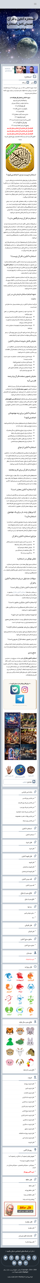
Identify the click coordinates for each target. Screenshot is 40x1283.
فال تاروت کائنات (29, 1092)
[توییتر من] (5, 1257)
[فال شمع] (12, 736)
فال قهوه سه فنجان (28, 866)
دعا (33, 917)
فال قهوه (31, 862)
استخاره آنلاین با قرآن (19, 592)
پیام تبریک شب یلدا (28, 1199)
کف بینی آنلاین (30, 885)
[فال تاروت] (29, 720)
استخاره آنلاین (30, 834)
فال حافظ (31, 1185)
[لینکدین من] (14, 1262)
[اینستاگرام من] (17, 1257)
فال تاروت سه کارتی (28, 1101)
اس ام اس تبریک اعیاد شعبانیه (25, 811)
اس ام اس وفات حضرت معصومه (24, 816)
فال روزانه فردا (29, 1241)
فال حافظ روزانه (29, 1190)
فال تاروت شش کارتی (27, 1115)
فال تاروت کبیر (29, 1088)
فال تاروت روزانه (29, 1083)
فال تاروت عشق (29, 1128)
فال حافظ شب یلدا (29, 1194)
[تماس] (11, 1257)
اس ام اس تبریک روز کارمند (26, 802)
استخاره (28, 76)
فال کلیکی (31, 931)
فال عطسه (31, 1227)
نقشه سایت (11, 1276)
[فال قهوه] (29, 736)
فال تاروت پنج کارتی (28, 1110)
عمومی (25, 781)
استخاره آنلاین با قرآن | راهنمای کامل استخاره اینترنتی (20, 23)
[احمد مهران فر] (32, 70)
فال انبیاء (31, 848)
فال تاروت (31, 1142)
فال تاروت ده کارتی (28, 1124)
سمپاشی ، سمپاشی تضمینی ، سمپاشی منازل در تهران (21, 1166)
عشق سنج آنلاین (29, 945)
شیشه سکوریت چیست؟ (27, 1160)
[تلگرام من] (28, 1257)
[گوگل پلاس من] (26, 1262)
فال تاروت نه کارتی (28, 1119)
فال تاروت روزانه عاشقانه (26, 1133)
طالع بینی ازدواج (29, 899)
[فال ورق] (12, 752)
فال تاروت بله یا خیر (28, 1137)
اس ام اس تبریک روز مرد (27, 807)
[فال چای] (29, 752)
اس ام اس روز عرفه (28, 820)
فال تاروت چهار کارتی (28, 1106)
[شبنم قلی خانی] (8, 70)
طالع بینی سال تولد (28, 1069)
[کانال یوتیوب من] (20, 1262)
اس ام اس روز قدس (28, 798)
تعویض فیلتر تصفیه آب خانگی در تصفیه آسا (21, 1156)
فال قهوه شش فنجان (28, 871)
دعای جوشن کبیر (29, 913)
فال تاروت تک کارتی (28, 1097)
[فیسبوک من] (23, 1257)
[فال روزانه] (12, 720)
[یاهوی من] (34, 1257)
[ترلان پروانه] (20, 70)
